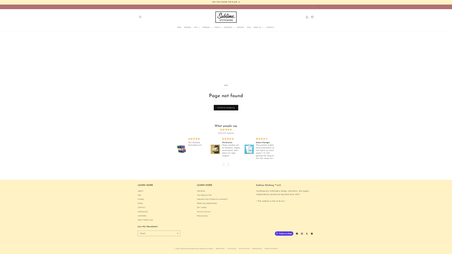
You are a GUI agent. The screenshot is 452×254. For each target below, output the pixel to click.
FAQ (139, 195)
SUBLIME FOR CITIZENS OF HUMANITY (212, 199)
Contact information (271, 248)
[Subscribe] (177, 233)
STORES (141, 199)
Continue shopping (226, 108)
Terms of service (244, 248)
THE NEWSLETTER (204, 195)
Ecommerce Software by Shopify (202, 248)
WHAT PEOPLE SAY (145, 220)
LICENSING (142, 216)
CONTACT (141, 207)
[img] (226, 129)
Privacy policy (231, 248)
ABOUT (140, 191)
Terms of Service (204, 212)
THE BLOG (201, 191)
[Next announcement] (313, 7)
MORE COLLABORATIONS (207, 203)
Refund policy (202, 216)
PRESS (140, 203)
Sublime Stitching (186, 248)
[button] (140, 17)
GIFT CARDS (202, 207)
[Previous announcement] (138, 7)
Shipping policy (257, 248)
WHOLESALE (143, 212)
